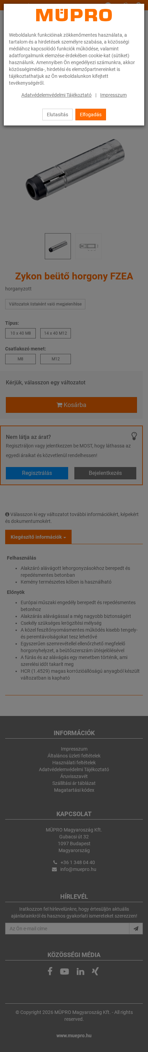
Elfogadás (91, 114)
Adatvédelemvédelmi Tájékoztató (56, 95)
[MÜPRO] (74, 15)
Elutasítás (57, 114)
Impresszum (113, 95)
